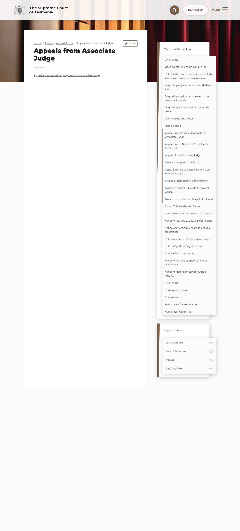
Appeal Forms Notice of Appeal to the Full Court (187, 146)
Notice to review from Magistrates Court (189, 199)
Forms (49, 43)
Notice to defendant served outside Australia (185, 273)
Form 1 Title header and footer (182, 206)
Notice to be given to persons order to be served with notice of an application (189, 76)
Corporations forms (176, 290)
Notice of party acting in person (183, 246)
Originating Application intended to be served (187, 109)
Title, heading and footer (179, 118)
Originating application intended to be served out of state (187, 98)
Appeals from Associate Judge (183, 155)
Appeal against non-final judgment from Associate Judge (67, 75)
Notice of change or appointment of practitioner (186, 262)
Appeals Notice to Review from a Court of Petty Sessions (188, 171)
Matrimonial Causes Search (181, 304)
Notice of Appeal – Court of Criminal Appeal (187, 189)
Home (37, 43)
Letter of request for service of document (189, 213)
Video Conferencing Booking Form (185, 66)
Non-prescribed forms (178, 311)
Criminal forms (173, 297)
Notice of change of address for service (188, 239)
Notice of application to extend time (186, 180)
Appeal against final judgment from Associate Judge (185, 134)
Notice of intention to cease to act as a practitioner (187, 229)
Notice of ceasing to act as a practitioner (188, 220)
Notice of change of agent (180, 253)
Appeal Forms (64, 43)
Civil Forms (171, 59)
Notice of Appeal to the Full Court (185, 162)
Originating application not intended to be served (189, 87)
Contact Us (195, 10)
